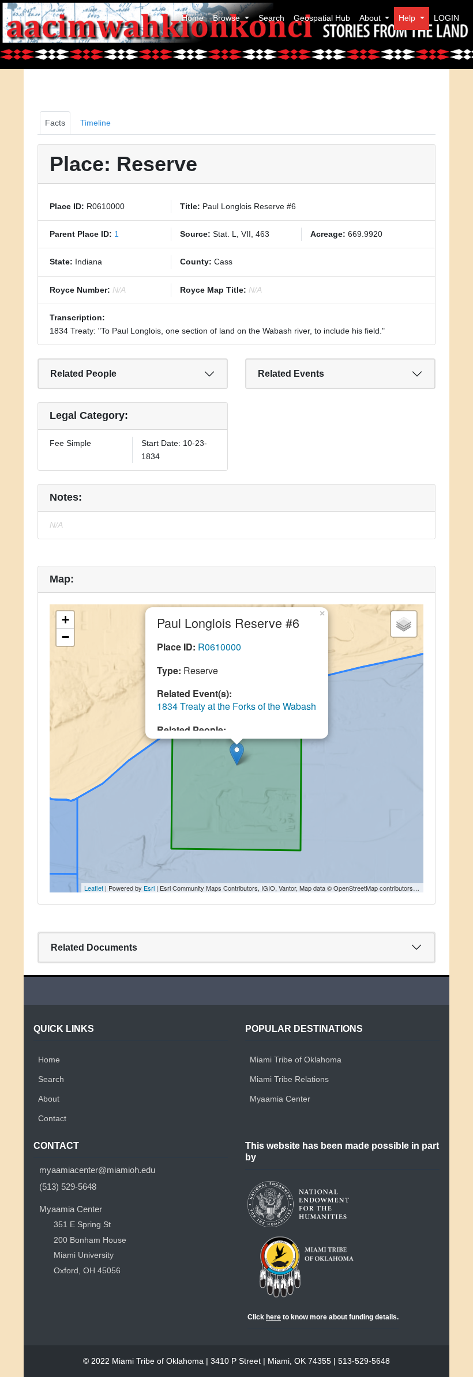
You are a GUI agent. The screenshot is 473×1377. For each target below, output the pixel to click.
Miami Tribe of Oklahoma (295, 1059)
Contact (52, 1118)
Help (408, 17)
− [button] (65, 637)
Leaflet (93, 887)
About (371, 17)
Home (193, 17)
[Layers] (403, 624)
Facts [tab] (55, 122)
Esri (149, 887)
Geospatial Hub (322, 17)
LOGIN (446, 17)
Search (271, 17)
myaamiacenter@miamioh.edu (97, 1170)
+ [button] (65, 619)
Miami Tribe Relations (289, 1079)
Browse (227, 17)
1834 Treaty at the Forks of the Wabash (236, 706)
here (273, 1317)
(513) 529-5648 (67, 1186)
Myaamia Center (280, 1098)
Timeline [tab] (95, 122)
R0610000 (219, 646)
